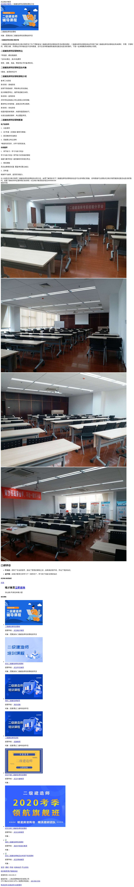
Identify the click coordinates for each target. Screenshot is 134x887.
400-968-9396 (35, 881)
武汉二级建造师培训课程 (14, 664)
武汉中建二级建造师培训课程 (16, 775)
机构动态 (17, 867)
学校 (11, 867)
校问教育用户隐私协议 (9, 871)
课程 (7, 867)
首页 (2, 867)
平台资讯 (25, 867)
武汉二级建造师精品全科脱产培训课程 (19, 856)
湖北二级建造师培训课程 (14, 842)
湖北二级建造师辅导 (12, 701)
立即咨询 (20, 587)
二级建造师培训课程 (12, 626)
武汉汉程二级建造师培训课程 (16, 828)
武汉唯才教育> (6, 4)
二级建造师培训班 (11, 738)
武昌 (2, 583)
